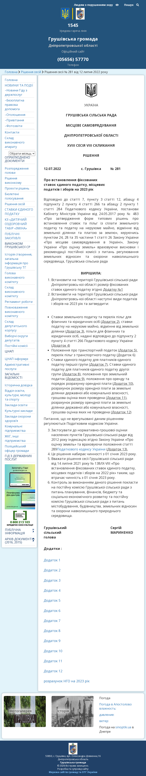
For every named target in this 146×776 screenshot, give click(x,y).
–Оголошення (15, 115)
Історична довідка (18, 385)
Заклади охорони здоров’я (18, 418)
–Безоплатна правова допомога (14, 104)
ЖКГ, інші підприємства (15, 438)
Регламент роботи (19, 302)
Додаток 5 (52, 600)
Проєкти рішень (17, 188)
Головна (11, 72)
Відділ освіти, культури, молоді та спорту (18, 395)
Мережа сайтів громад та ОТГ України (73, 772)
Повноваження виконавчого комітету (16, 311)
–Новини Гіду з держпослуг (16, 92)
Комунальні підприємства (15, 428)
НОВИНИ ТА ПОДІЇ (19, 85)
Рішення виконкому (13, 180)
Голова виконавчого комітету (15, 277)
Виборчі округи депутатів (16, 338)
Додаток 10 (53, 651)
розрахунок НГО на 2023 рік (67, 681)
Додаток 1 (52, 560)
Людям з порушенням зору (94, 5)
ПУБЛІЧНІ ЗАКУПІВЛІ (13, 236)
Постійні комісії (16, 346)
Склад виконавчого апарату (15, 142)
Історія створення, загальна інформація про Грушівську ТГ (18, 261)
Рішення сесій (31, 72)
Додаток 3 (52, 580)
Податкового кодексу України (81, 449)
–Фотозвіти (13, 126)
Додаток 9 (52, 640)
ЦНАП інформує (16, 359)
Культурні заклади (19, 411)
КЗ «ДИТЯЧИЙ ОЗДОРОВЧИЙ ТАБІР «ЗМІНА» (16, 223)
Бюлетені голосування (14, 196)
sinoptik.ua (123, 727)
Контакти (12, 132)
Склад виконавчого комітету (15, 291)
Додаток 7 (52, 620)
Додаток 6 (52, 610)
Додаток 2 (52, 570)
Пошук (129, 5)
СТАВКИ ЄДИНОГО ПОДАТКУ (19, 211)
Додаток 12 (53, 671)
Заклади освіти (16, 405)
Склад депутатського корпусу (16, 325)
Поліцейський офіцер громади (17, 448)
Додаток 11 (53, 661)
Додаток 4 (52, 590)
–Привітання (14, 120)
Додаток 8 (52, 630)
